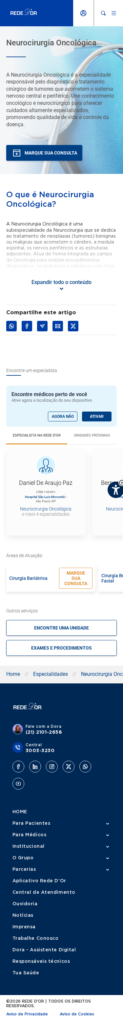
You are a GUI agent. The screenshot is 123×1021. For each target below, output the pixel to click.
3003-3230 (40, 750)
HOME (19, 812)
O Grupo (23, 858)
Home (13, 674)
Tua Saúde (25, 973)
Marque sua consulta (75, 578)
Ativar (97, 416)
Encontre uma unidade (61, 627)
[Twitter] (68, 766)
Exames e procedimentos (61, 648)
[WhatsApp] (85, 766)
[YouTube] (18, 784)
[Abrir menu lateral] (114, 13)
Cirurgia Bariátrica (28, 578)
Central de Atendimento (43, 892)
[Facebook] (18, 766)
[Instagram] (51, 766)
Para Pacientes (31, 823)
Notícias (22, 915)
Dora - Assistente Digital (44, 950)
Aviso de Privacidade (27, 1014)
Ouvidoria (25, 904)
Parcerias (24, 869)
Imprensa (24, 927)
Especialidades (50, 674)
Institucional (28, 846)
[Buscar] (103, 13)
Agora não (63, 416)
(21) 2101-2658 (44, 732)
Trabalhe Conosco (35, 938)
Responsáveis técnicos (41, 961)
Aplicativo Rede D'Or (39, 881)
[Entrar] (83, 13)
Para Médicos (29, 835)
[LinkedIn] (35, 766)
